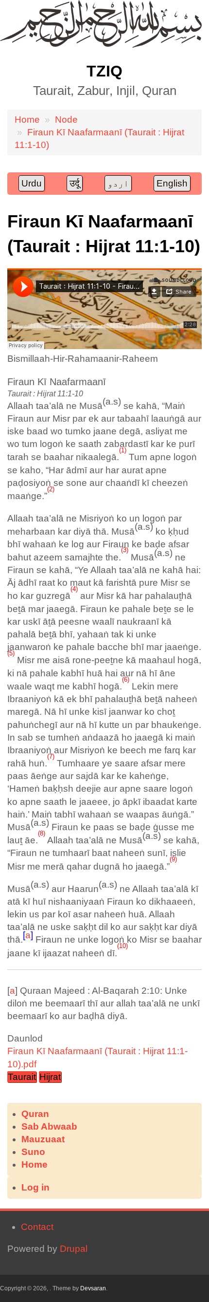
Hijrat (50, 1077)
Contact (37, 1227)
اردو (118, 183)
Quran (35, 1114)
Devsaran (93, 1288)
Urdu (31, 183)
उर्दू (75, 183)
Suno (33, 1152)
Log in (35, 1187)
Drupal (73, 1249)
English (172, 183)
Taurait (22, 1077)
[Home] (101, 44)
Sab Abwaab (49, 1126)
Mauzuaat (43, 1139)
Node (66, 119)
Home (27, 119)
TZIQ (104, 71)
